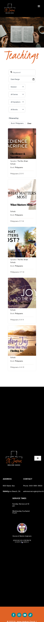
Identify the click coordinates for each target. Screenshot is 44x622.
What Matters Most (21, 205)
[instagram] (19, 615)
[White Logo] (14, 450)
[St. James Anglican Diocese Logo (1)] (22, 523)
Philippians (19, 167)
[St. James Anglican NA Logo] (22, 539)
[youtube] (25, 615)
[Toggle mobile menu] (39, 6)
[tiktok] (30, 615)
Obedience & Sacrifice (17, 155)
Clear (29, 123)
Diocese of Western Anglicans (22, 536)
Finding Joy (17, 351)
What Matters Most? (18, 254)
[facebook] (13, 615)
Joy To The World (20, 303)
